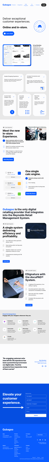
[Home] (7, 5)
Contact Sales (6, 261)
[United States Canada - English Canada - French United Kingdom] (41, 434)
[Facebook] (43, 440)
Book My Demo (8, 159)
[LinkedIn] (45, 440)
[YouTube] (40, 440)
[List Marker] (4, 140)
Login (43, 5)
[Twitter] (37, 440)
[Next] (45, 366)
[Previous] (43, 366)
